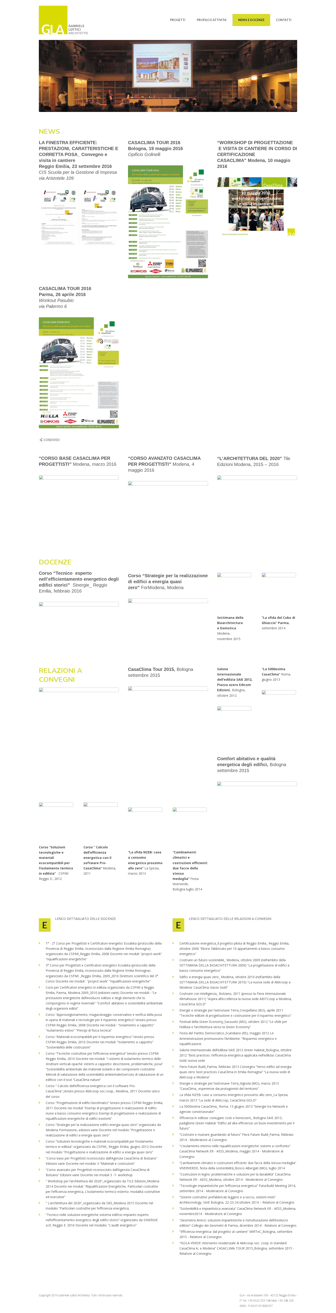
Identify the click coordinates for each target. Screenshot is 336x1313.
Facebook (86, 440)
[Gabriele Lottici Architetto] (67, 20)
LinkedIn (95, 440)
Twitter (77, 440)
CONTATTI (283, 20)
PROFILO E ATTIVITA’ (212, 20)
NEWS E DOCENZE (251, 20)
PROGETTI (177, 20)
